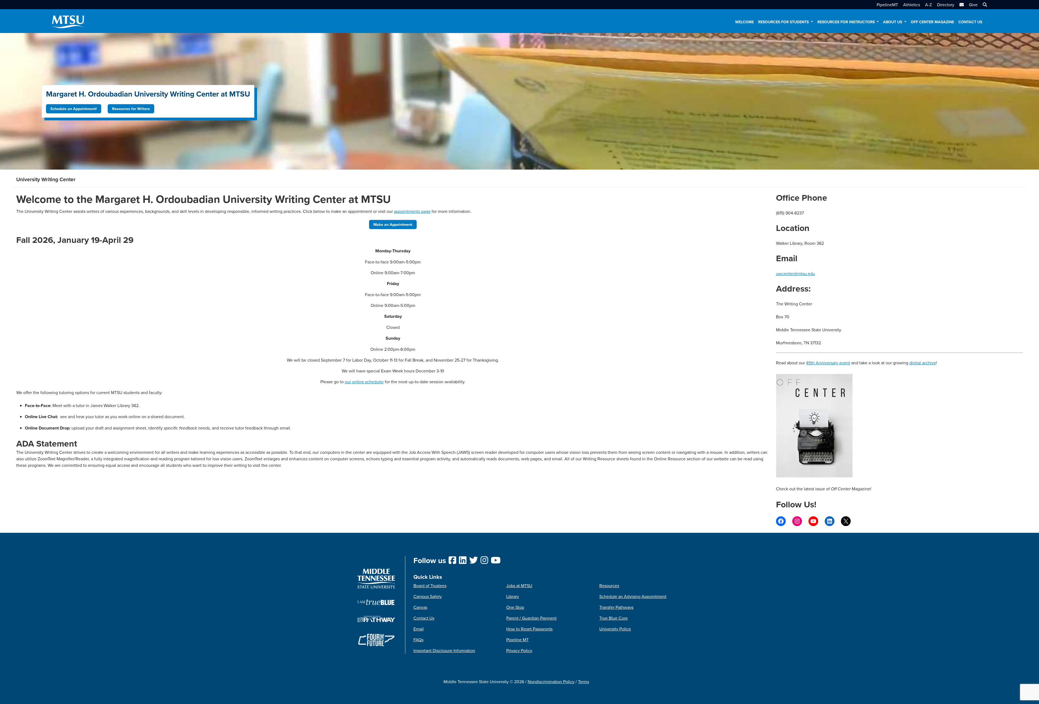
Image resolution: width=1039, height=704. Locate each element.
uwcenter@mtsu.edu (795, 273)
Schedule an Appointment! (73, 108)
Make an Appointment (392, 224)
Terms (583, 682)
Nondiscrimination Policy (551, 682)
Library (512, 596)
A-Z (928, 5)
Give (973, 5)
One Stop (515, 607)
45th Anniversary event (828, 363)
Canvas (420, 607)
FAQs (418, 640)
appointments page (412, 211)
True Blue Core (613, 618)
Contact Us (970, 22)
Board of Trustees (429, 586)
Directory (945, 5)
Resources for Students (784, 22)
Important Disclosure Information (444, 650)
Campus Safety (427, 596)
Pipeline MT (517, 640)
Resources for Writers (131, 108)
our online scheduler (364, 382)
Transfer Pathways (616, 607)
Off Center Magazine (932, 22)
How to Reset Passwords (529, 629)
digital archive (922, 363)
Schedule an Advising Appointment (632, 596)
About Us (893, 22)
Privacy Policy (519, 650)
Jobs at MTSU (519, 586)
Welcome (744, 22)
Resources (609, 586)
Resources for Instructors (846, 22)
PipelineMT (887, 5)
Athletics (911, 5)
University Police (615, 629)
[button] (984, 5)
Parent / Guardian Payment (531, 618)
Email (418, 629)
